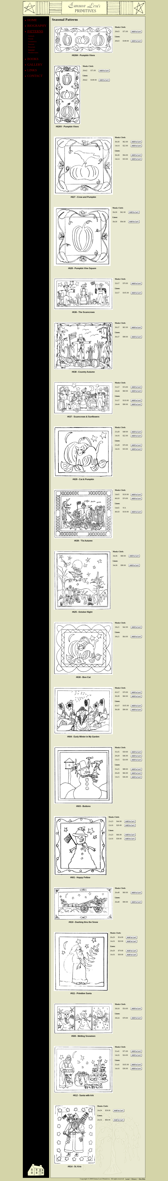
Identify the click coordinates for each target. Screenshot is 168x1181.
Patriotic (31, 44)
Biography (36, 25)
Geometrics (32, 42)
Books (32, 59)
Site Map (142, 1179)
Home (32, 20)
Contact (35, 76)
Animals (31, 36)
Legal (127, 1179)
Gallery (34, 64)
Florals (30, 39)
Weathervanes (33, 53)
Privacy (134, 1179)
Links (32, 70)
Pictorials (31, 47)
